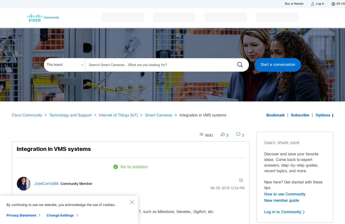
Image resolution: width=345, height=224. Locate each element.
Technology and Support (70, 115)
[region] (69, 210)
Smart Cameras (158, 115)
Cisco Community (27, 115)
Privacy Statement (21, 215)
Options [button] (323, 115)
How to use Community (285, 194)
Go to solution (134, 167)
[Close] (132, 202)
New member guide (281, 200)
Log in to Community (283, 212)
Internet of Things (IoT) (118, 115)
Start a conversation (278, 65)
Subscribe (300, 115)
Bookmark (275, 115)
